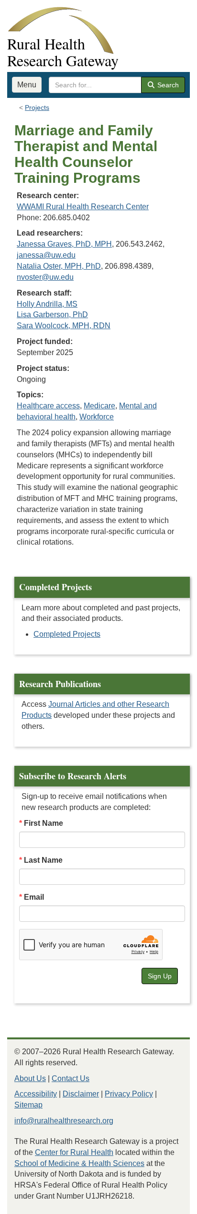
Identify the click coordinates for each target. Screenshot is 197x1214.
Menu (26, 85)
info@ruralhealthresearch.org (63, 1121)
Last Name (43, 860)
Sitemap (28, 1105)
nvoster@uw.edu (45, 277)
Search (167, 85)
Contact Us (70, 1078)
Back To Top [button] (166, 1202)
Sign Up (160, 976)
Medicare (99, 406)
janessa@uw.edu (46, 255)
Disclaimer (81, 1094)
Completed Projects (66, 634)
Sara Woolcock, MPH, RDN (63, 325)
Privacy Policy (129, 1094)
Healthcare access (48, 406)
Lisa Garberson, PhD (52, 314)
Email (34, 897)
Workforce (96, 417)
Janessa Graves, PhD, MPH (64, 244)
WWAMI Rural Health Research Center (83, 206)
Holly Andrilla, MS (47, 304)
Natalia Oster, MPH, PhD (59, 266)
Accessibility (35, 1094)
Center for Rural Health (74, 1152)
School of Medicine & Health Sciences (79, 1163)
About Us (30, 1078)
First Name (43, 823)
